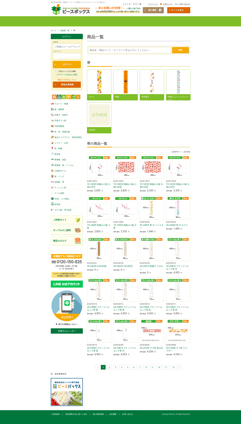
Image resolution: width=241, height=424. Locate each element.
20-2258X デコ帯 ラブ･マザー (177, 349)
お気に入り (168, 4)
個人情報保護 (98, 414)
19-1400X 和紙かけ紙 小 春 (98, 226)
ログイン (67, 64)
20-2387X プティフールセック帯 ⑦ (177, 267)
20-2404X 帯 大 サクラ (177, 225)
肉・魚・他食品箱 (62, 131)
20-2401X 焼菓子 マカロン (151, 267)
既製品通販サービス (98, 21)
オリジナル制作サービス (124, 21)
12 (173, 367)
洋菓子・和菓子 (61, 115)
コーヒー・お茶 (61, 142)
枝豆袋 (57, 204)
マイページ (153, 4)
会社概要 (112, 414)
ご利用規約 (55, 414)
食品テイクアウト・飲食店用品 (68, 137)
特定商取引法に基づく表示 (76, 414)
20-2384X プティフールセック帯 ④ (151, 308)
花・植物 (58, 148)
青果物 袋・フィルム (64, 165)
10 (159, 367)
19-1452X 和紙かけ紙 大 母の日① (177, 185)
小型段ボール (60, 170)
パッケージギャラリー (178, 21)
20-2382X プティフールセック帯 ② (98, 349)
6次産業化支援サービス (152, 21)
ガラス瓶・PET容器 (62, 210)
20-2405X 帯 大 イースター (151, 226)
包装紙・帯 (59, 182)
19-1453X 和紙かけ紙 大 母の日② (151, 185)
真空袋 (57, 154)
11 (166, 367)
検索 (180, 49)
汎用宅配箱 (59, 126)
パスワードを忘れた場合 (67, 74)
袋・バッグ (59, 176)
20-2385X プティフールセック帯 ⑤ (124, 308)
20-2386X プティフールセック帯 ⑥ (98, 308)
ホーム (56, 21)
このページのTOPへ (234, 418)
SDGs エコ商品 (61, 198)
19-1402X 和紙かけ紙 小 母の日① (98, 185)
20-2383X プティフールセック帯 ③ (177, 308)
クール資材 (59, 193)
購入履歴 (152, 10)
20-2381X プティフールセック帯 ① (124, 349)
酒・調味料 (59, 109)
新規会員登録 (67, 84)
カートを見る (177, 10)
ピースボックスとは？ (73, 21)
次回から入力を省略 (67, 71)
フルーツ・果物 (61, 103)
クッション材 (60, 187)
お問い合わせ (184, 4)
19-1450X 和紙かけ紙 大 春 (125, 226)
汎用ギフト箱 (60, 120)
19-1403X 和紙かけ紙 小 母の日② (125, 185)
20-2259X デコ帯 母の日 (151, 347)
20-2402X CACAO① (123, 266)
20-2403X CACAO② (96, 266)
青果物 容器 (60, 159)
